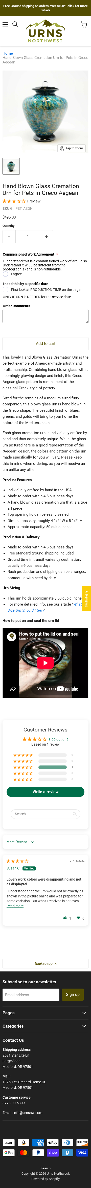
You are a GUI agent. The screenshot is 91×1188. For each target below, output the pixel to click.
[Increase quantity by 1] (46, 236)
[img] (17, 861)
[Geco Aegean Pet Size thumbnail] (11, 166)
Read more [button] (15, 906)
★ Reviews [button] (87, 598)
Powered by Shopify (45, 1179)
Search (45, 1168)
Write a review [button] (46, 791)
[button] (15, 201)
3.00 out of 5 (59, 740)
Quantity (9, 226)
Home (8, 53)
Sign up (73, 994)
